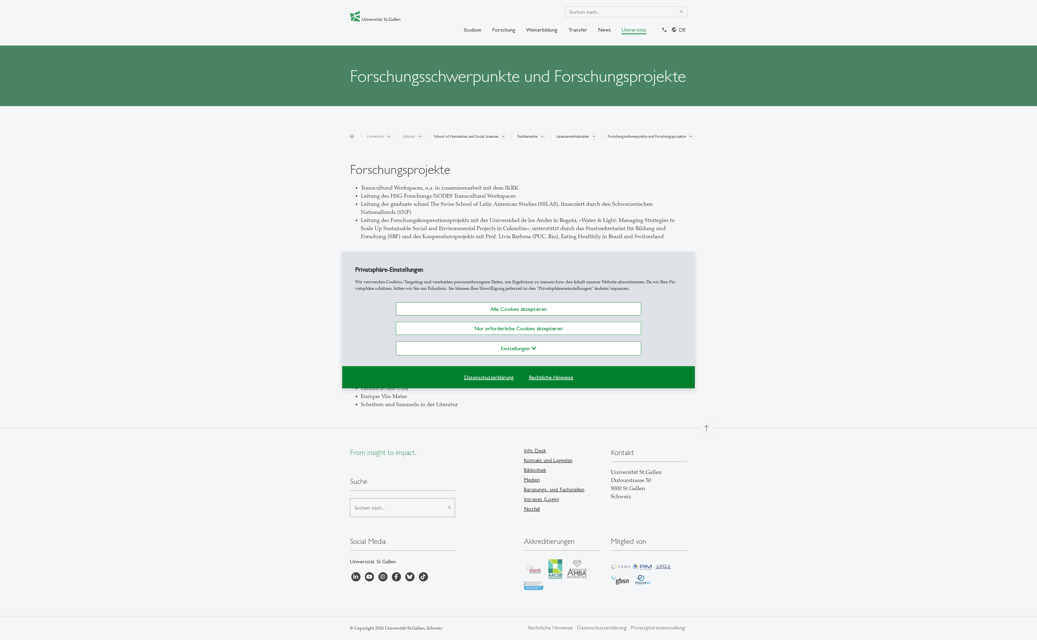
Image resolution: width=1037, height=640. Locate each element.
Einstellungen (516, 348)
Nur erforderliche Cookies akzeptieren (518, 328)
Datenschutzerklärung (489, 377)
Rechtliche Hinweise (551, 377)
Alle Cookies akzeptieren (518, 309)
